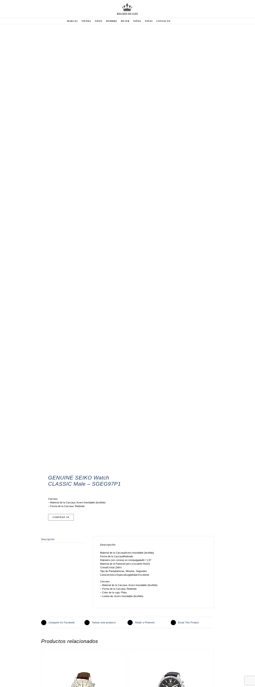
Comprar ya (61, 517)
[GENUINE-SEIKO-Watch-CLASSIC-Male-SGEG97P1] (82, 253)
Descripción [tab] (47, 539)
